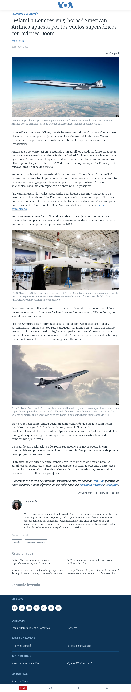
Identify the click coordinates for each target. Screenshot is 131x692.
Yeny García (18, 40)
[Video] (79, 688)
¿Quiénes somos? (21, 645)
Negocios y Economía (25, 14)
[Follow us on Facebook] (15, 608)
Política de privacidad (79, 645)
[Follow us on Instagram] (58, 608)
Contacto (72, 628)
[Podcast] (44, 608)
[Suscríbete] (51, 608)
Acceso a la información (25, 663)
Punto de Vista (20, 681)
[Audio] (50, 688)
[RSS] (36, 608)
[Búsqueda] (107, 688)
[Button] (112, 53)
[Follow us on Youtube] (29, 608)
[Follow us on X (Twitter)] (22, 608)
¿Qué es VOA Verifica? (79, 663)
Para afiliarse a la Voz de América (31, 628)
